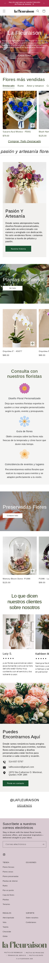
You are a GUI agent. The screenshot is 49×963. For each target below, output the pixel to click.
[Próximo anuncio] (44, 3)
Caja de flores (8, 895)
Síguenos (24, 805)
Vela (4, 922)
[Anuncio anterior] (5, 3)
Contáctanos (31, 922)
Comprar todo (12, 516)
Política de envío (36, 955)
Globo (5, 936)
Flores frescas (8, 867)
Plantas (6, 900)
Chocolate (7, 932)
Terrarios (6, 904)
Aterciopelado (8, 918)
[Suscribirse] (43, 844)
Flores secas (8, 872)
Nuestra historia (18, 249)
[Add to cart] (32, 125)
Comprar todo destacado (24, 141)
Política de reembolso (13, 952)
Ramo (5, 886)
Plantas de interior (10, 881)
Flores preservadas (11, 876)
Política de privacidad (35, 952)
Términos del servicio (17, 955)
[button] (4, 11)
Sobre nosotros (32, 918)
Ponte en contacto (15, 783)
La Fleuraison (23, 958)
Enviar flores (24, 55)
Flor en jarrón (8, 890)
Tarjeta (5, 927)
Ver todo (12, 288)
